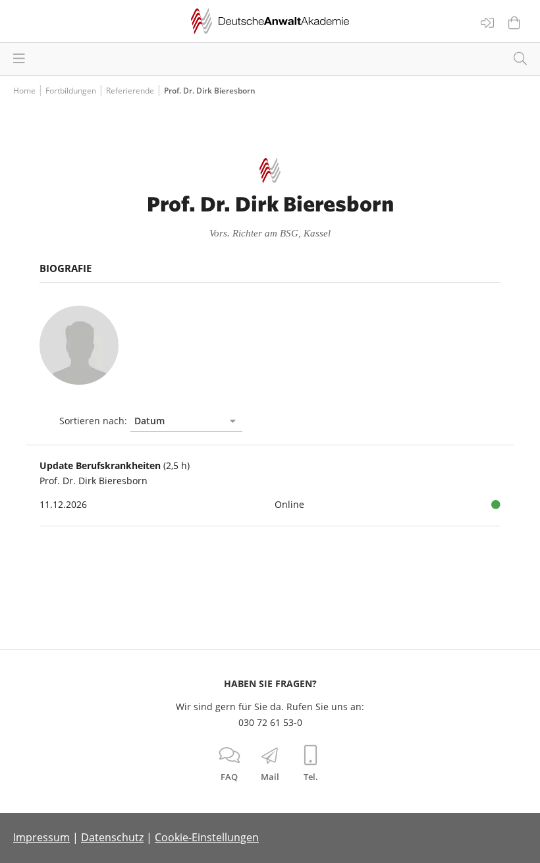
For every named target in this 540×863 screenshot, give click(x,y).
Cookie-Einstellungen (207, 837)
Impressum (41, 837)
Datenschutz (112, 837)
